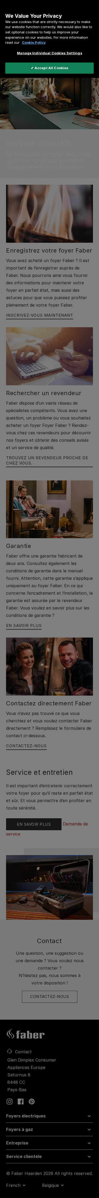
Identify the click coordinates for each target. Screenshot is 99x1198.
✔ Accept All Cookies (49, 68)
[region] (49, 39)
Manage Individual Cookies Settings (49, 53)
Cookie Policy (34, 42)
